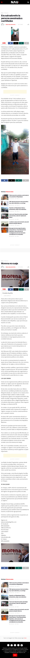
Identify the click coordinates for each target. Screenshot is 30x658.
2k (18, 219)
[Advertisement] (15, 7)
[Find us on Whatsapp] (18, 645)
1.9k (18, 198)
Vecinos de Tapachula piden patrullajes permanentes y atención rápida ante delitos (18, 216)
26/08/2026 (12, 236)
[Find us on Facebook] (8, 645)
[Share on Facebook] (10, 43)
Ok (15, 655)
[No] (28, 652)
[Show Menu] (1, 2)
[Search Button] (28, 2)
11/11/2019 (20, 267)
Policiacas (6, 13)
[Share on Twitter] (15, 43)
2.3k (18, 211)
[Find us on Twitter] (11, 645)
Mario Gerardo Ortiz (10, 24)
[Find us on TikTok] (22, 645)
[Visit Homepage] (15, 2)
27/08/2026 (12, 225)
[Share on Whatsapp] (21, 43)
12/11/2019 (20, 24)
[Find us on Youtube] (15, 645)
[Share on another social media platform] (26, 43)
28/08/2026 (12, 198)
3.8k (18, 225)
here (25, 638)
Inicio (2, 13)
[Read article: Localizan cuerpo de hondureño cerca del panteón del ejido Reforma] (4, 223)
